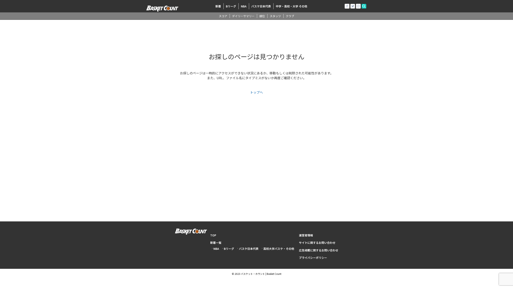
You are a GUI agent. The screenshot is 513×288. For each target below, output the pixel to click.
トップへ (256, 92)
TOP (213, 235)
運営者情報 (306, 235)
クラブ (290, 16)
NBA (243, 6)
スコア (223, 16)
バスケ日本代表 (261, 6)
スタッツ (275, 16)
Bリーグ (231, 6)
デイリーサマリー (243, 16)
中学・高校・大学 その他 (291, 6)
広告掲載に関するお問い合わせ (318, 250)
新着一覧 (215, 243)
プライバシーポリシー (313, 258)
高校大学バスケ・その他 (278, 249)
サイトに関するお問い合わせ (317, 243)
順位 (262, 16)
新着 (218, 6)
